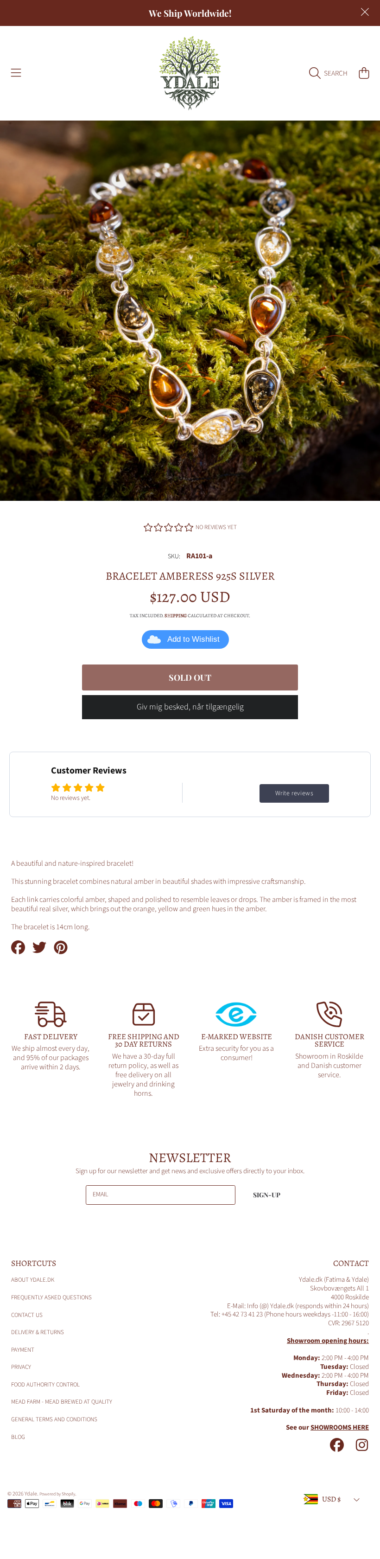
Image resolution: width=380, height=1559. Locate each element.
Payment (22, 1350)
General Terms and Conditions (54, 1419)
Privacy (21, 1367)
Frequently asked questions (51, 1297)
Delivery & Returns (37, 1332)
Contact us (27, 1315)
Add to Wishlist (193, 639)
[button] (16, 73)
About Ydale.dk (32, 1280)
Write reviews (294, 793)
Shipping (176, 616)
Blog (18, 1437)
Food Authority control (45, 1384)
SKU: (174, 557)
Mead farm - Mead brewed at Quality (61, 1402)
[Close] (364, 12)
